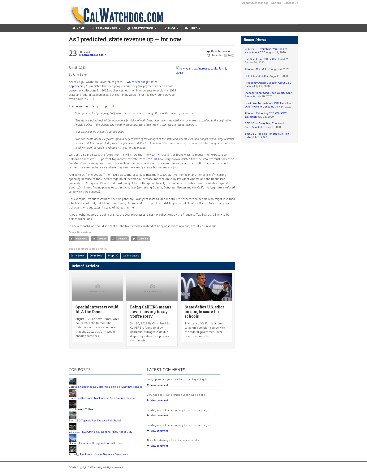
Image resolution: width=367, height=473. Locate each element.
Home (80, 28)
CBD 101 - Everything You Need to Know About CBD (100, 431)
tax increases (131, 255)
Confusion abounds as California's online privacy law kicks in (105, 386)
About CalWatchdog (255, 3)
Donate (276, 3)
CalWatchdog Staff (94, 55)
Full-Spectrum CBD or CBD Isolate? (266, 59)
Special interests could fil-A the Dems (97, 309)
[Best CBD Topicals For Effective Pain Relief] (72, 412)
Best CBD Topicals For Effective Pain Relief (95, 420)
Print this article (220, 51)
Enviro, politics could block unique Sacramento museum (102, 397)
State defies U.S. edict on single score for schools (204, 311)
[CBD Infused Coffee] (72, 401)
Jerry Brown (78, 255)
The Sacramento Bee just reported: (91, 106)
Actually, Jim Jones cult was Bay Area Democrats (98, 454)
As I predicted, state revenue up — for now (125, 39)
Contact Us (291, 3)
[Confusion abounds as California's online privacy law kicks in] (72, 379)
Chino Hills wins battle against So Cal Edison (96, 443)
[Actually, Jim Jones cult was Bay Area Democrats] (72, 446)
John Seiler (96, 255)
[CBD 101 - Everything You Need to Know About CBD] (72, 424)
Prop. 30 (151, 159)
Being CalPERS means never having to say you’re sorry (150, 311)
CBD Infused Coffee (257, 76)
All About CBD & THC (257, 69)
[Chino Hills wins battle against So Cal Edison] (72, 435)
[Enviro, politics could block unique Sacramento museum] (72, 390)
